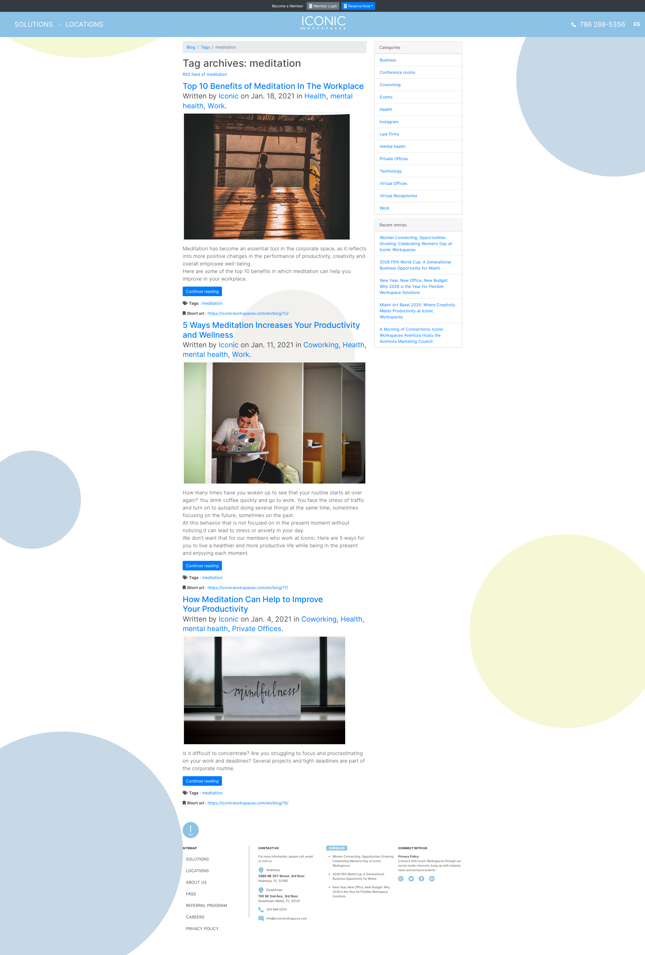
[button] (33, 24)
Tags (205, 47)
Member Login (324, 6)
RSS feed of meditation (205, 74)
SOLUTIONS (197, 859)
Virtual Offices (393, 183)
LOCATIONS (197, 870)
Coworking (321, 344)
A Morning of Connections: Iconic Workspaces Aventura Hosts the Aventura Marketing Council (411, 335)
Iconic (229, 96)
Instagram (389, 121)
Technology (391, 171)
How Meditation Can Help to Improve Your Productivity (253, 604)
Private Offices (256, 628)
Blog (191, 47)
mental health (205, 354)
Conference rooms (397, 72)
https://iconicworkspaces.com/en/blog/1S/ (248, 802)
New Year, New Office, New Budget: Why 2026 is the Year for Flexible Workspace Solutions (414, 286)
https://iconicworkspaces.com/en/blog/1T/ (248, 587)
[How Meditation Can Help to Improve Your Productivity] (264, 689)
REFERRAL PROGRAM (206, 905)
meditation (212, 303)
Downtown (274, 890)
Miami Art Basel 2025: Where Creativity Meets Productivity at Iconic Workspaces (417, 310)
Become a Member (287, 6)
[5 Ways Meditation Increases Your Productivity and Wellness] (275, 422)
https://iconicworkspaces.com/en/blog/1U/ (248, 313)
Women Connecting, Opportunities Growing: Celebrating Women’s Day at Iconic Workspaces (416, 243)
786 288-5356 (602, 24)
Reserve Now (358, 6)
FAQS (191, 893)
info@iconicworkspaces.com (286, 918)
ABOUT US (196, 882)
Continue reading (202, 291)
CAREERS (195, 916)
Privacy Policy (408, 856)
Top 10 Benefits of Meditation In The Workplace (273, 86)
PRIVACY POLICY (202, 928)
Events (386, 96)
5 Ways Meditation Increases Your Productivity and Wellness (271, 329)
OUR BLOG (337, 848)
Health (315, 96)
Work (216, 105)
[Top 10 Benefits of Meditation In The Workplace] (267, 176)
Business (388, 59)
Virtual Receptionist (398, 195)
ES (637, 24)
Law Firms (389, 134)
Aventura (273, 870)
